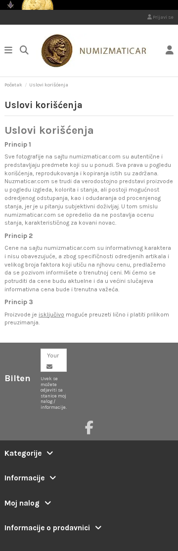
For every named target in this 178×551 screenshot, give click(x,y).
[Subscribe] (49, 366)
